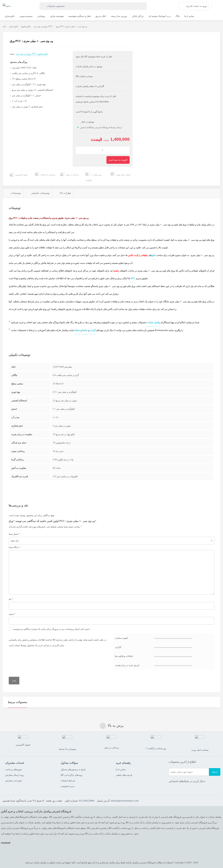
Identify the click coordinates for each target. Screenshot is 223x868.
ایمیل (12, 614)
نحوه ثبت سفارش (13, 780)
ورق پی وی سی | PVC (43, 26)
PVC (133, 278)
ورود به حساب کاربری (196, 6)
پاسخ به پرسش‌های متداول (73, 769)
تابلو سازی (13, 26)
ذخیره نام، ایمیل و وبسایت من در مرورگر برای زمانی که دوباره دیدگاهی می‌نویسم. (51, 629)
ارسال (215, 772)
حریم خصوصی (67, 786)
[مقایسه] (6, 54)
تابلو (154, 255)
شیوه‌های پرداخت (13, 769)
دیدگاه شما (15, 547)
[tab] (13, 193)
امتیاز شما (14, 534)
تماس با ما (121, 769)
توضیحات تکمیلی (40, 193)
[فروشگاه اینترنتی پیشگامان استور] (7, 6)
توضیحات (16, 193)
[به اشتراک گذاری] (6, 47)
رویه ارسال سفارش (14, 775)
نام (11, 599)
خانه (4, 26)
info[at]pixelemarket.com (125, 800)
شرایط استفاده (68, 780)
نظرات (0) (65, 193)
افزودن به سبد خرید (118, 160)
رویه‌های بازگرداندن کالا (71, 775)
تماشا (85, 330)
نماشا (77, 330)
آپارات (93, 330)
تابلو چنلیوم (26, 26)
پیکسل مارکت (153, 322)
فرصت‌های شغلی (124, 775)
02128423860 (86, 800)
